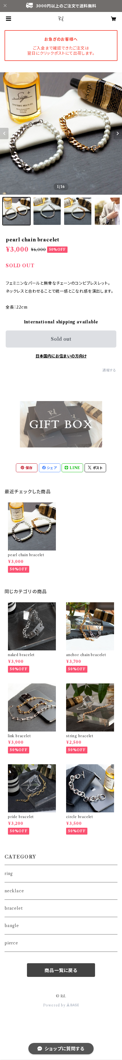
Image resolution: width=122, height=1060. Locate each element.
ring (9, 873)
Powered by (55, 1005)
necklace (14, 890)
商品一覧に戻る (61, 970)
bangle (12, 925)
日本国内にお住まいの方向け (61, 356)
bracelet (13, 908)
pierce (11, 943)
